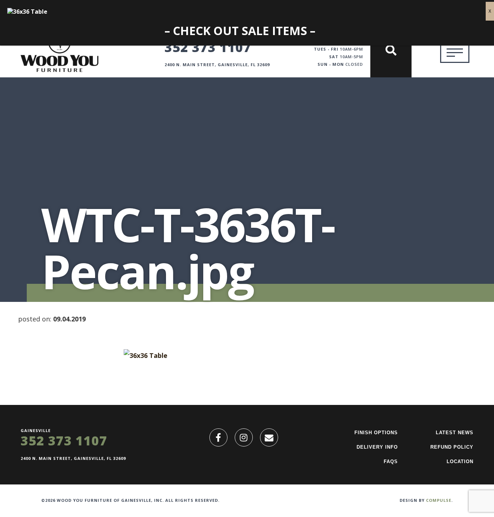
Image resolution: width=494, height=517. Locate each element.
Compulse (438, 500)
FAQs (391, 461)
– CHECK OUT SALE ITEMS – (240, 31)
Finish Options (376, 432)
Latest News (454, 432)
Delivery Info (377, 447)
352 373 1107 (208, 47)
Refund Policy (451, 447)
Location (460, 461)
